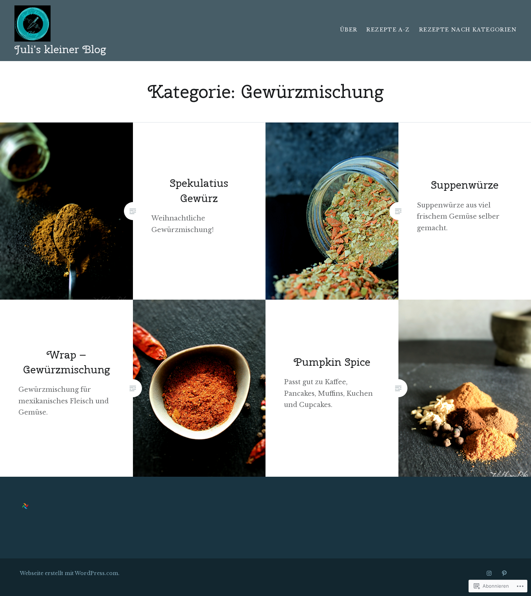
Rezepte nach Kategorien (468, 29)
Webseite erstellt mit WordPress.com (69, 573)
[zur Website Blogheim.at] (25, 506)
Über (349, 29)
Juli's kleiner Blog (60, 49)
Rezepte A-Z (388, 29)
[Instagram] (489, 573)
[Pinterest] (504, 573)
